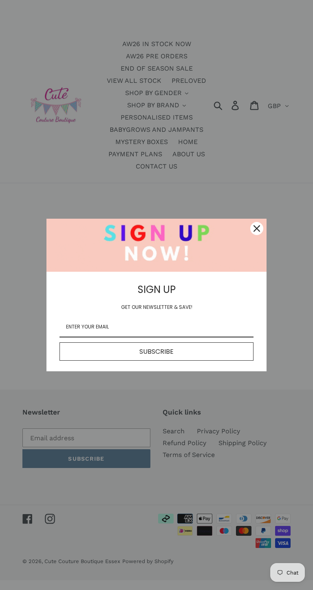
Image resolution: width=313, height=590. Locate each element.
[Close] (257, 228)
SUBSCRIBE (156, 351)
